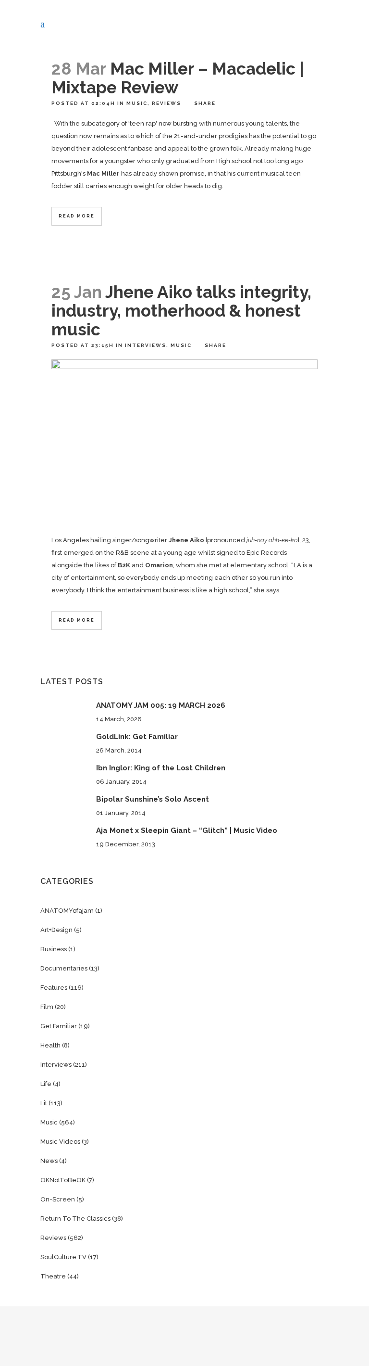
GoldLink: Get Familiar (137, 736)
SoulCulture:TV (63, 1257)
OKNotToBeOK (63, 1180)
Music (137, 103)
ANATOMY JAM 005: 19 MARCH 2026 (160, 705)
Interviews (145, 345)
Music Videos (60, 1141)
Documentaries (63, 968)
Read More (77, 216)
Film (46, 1006)
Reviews (166, 103)
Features (53, 987)
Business (53, 949)
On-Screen (57, 1199)
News (49, 1160)
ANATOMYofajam (67, 910)
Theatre (53, 1276)
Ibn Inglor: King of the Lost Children (160, 768)
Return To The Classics (75, 1218)
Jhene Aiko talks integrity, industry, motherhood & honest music (181, 310)
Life (45, 1083)
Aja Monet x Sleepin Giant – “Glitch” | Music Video (186, 830)
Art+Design (56, 929)
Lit (43, 1103)
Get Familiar (58, 1026)
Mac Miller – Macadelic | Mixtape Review (177, 78)
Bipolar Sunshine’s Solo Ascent (152, 799)
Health (50, 1045)
